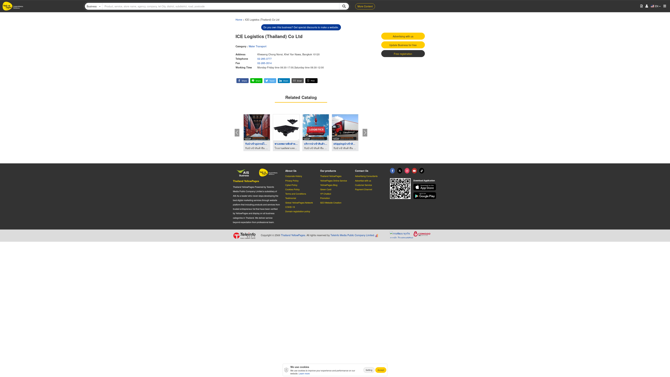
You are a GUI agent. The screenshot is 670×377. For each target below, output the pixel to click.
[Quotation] (641, 6)
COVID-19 (290, 206)
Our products (328, 170)
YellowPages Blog (328, 184)
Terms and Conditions (295, 193)
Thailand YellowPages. (293, 235)
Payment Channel (363, 189)
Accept (381, 369)
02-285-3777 (264, 58)
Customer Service (363, 184)
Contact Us (361, 170)
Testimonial (290, 198)
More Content (365, 6)
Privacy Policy (292, 180)
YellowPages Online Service (333, 180)
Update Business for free (403, 45)
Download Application (424, 180)
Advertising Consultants (366, 176)
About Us (290, 170)
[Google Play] (425, 195)
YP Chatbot (325, 193)
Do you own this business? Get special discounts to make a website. (301, 27)
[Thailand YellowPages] (399, 170)
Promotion (325, 198)
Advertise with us (363, 180)
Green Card (325, 189)
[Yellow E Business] (392, 170)
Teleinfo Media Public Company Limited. (352, 235)
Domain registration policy (297, 211)
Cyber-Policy (291, 184)
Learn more (304, 373)
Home (239, 19)
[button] (242, 80)
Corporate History (293, 176)
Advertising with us (403, 36)
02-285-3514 (264, 63)
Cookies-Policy (292, 189)
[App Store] (425, 187)
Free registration (403, 54)
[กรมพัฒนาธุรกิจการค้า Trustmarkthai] (402, 234)
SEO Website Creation (330, 202)
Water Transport (257, 46)
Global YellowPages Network (299, 202)
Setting (369, 369)
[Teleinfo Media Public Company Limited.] (245, 236)
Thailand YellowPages (246, 181)
